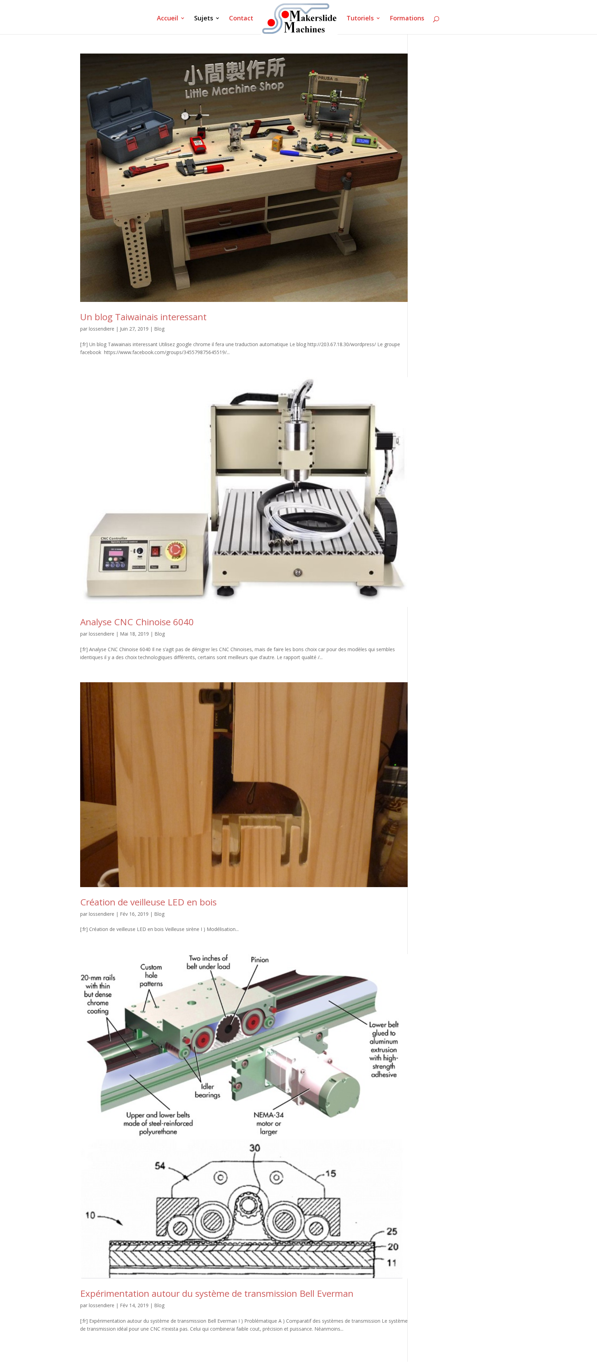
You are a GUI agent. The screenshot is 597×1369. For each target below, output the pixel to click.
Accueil (167, 19)
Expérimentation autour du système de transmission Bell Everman (216, 1293)
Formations (407, 19)
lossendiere (101, 328)
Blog (159, 328)
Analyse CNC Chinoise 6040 (137, 622)
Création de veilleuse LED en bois (148, 902)
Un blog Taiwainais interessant (143, 317)
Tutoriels (360, 19)
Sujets (203, 19)
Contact (241, 19)
